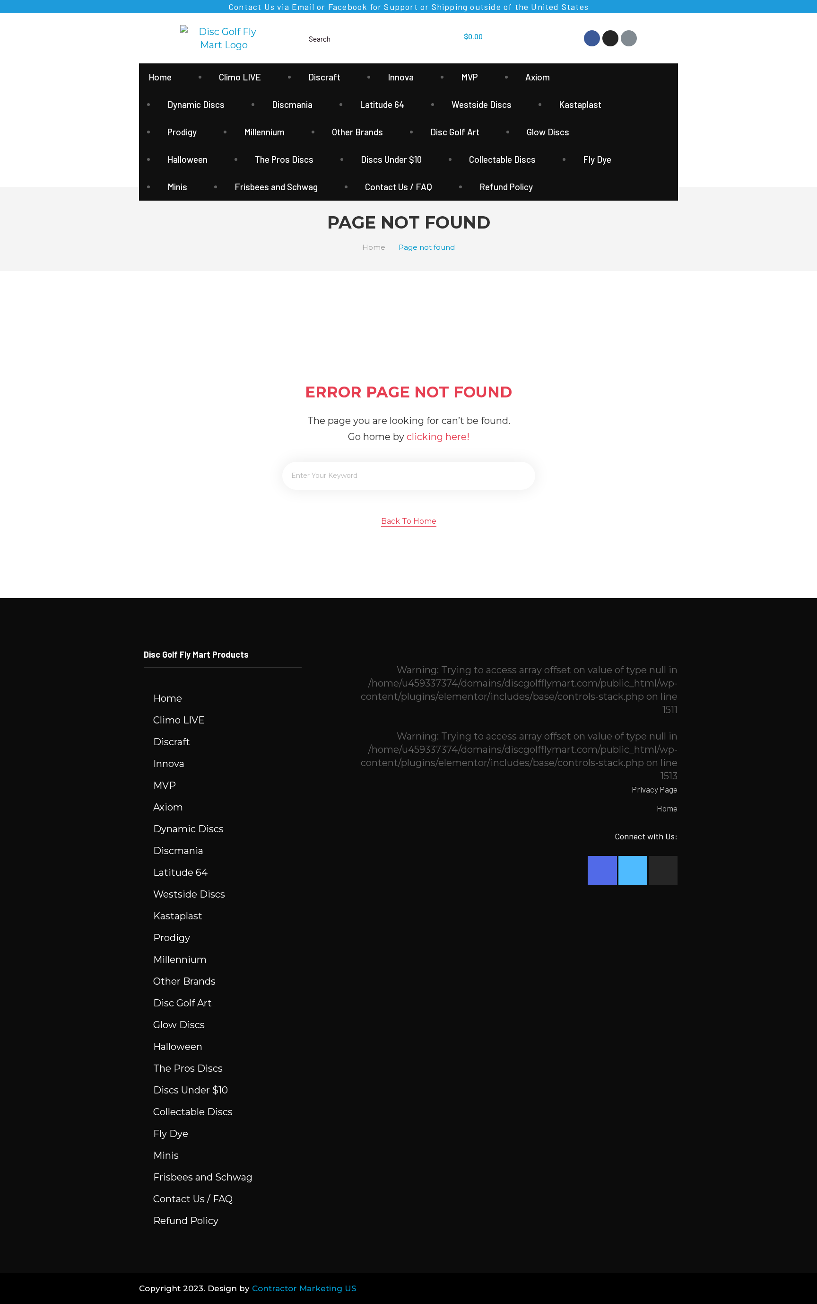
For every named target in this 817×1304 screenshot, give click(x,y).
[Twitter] (632, 870)
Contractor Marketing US (304, 1288)
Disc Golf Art (454, 131)
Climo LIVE (240, 76)
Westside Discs (482, 104)
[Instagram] (610, 38)
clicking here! (438, 436)
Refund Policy (506, 186)
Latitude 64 (382, 104)
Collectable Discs (502, 159)
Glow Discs (548, 131)
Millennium (264, 131)
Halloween (187, 159)
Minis (177, 186)
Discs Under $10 (391, 159)
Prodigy (182, 131)
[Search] (521, 476)
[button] (408, 522)
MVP (469, 76)
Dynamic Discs (196, 104)
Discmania (292, 104)
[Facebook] (592, 38)
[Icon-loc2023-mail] (629, 38)
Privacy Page (655, 789)
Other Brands (357, 131)
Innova (401, 76)
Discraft (324, 76)
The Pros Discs (284, 159)
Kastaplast (580, 104)
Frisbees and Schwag (276, 186)
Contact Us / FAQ (398, 186)
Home (160, 76)
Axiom (537, 76)
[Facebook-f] (602, 870)
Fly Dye (597, 159)
